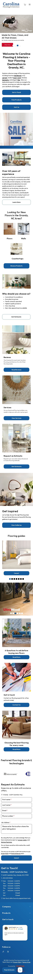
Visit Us (16, 107)
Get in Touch (16, 92)
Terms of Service (16, 853)
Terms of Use (26, 962)
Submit (16, 858)
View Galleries (16, 525)
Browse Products (16, 266)
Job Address (5, 822)
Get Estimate (16, 317)
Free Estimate (9, 970)
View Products (16, 100)
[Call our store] (20, 970)
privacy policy (22, 840)
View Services (16, 418)
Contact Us (16, 705)
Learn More (16, 202)
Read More (16, 657)
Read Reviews (16, 370)
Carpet (16, 573)
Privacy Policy (5, 853)
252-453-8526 (8, 878)
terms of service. (6, 842)
